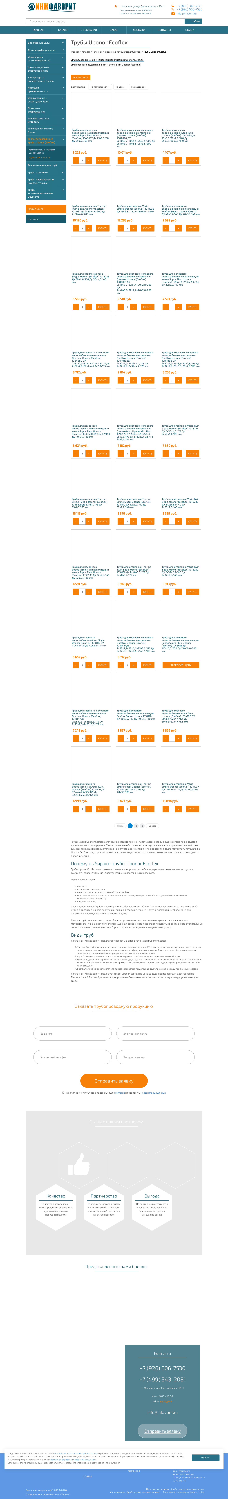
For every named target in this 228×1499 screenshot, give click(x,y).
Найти (196, 21)
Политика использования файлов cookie (183, 1492)
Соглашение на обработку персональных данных (135, 1492)
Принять (205, 1457)
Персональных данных (153, 1092)
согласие (120, 1092)
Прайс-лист (35, 208)
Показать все (80, 77)
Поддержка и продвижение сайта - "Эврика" (48, 1494)
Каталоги (34, 219)
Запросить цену (180, 665)
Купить (102, 160)
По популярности (100, 86)
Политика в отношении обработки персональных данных (175, 1489)
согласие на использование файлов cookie (75, 1453)
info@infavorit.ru (187, 13)
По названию (138, 86)
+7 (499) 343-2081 (189, 5)
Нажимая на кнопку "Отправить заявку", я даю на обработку (115, 1092)
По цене (120, 86)
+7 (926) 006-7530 (189, 9)
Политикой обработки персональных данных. (73, 1459)
